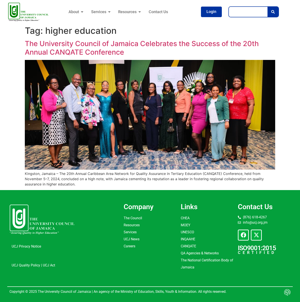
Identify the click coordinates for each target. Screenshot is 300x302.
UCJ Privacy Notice (26, 246)
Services (130, 232)
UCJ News (131, 239)
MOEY (185, 225)
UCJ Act (49, 265)
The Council (133, 218)
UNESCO (187, 232)
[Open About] (82, 12)
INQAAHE (188, 239)
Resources (132, 225)
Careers (129, 246)
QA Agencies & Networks (200, 253)
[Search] (272, 12)
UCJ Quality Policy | (27, 265)
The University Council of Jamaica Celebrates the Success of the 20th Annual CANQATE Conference (142, 47)
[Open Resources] (140, 12)
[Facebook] (243, 235)
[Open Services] (109, 12)
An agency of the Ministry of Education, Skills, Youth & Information (144, 291)
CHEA (185, 218)
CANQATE (188, 246)
